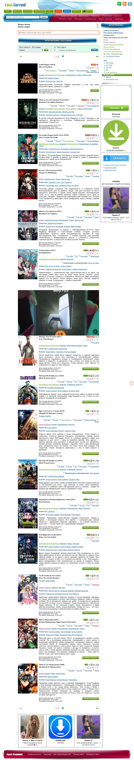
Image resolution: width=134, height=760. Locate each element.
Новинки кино (109, 35)
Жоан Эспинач (54, 547)
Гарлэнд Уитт (75, 152)
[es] (91, 535)
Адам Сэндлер (51, 391)
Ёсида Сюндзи (54, 591)
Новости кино (65, 19)
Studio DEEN (50, 581)
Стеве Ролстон (54, 149)
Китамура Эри (65, 635)
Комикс (93, 70)
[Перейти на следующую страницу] (97, 56)
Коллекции (84, 16)
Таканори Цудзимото (55, 223)
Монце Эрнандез (63, 152)
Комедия (63, 144)
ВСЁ (7, 11)
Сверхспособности (92, 71)
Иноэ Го (61, 431)
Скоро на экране (69, 16)
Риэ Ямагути (74, 594)
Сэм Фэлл (51, 511)
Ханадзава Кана (52, 185)
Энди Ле (59, 81)
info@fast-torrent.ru (34, 754)
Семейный (94, 144)
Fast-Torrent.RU (18, 4)
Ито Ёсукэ (75, 185)
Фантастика (87, 75)
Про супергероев (82, 70)
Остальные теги (112, 79)
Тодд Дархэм (94, 473)
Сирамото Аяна (65, 185)
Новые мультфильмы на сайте (116, 38)
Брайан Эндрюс (53, 78)
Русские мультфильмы (112, 49)
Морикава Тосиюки (63, 226)
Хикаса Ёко (50, 594)
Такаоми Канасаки (81, 591)
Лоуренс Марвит (70, 352)
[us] (97, 65)
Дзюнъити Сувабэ (52, 635)
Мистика (62, 588)
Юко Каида (73, 680)
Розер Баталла (51, 550)
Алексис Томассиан (79, 269)
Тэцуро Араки (65, 632)
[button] (94, 50)
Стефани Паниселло (67, 115)
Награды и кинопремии (85, 19)
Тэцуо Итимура (76, 632)
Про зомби (119, 75)
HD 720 (118, 68)
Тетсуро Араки (54, 632)
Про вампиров (94, 381)
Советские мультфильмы (113, 52)
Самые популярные (111, 30)
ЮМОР (58, 11)
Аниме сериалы (109, 42)
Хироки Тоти (50, 226)
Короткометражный (74, 346)
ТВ (50, 11)
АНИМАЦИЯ (39, 11)
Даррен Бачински (76, 149)
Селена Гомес (74, 391)
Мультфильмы (116, 25)
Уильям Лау (65, 149)
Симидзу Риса (70, 431)
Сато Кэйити (52, 428)
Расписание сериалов (111, 16)
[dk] (91, 337)
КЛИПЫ (89, 11)
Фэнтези (70, 259)
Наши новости (105, 19)
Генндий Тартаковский (55, 388)
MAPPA (48, 416)
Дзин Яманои (51, 680)
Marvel (118, 77)
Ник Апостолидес (52, 115)
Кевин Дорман (76, 226)
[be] (91, 251)
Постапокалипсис (93, 106)
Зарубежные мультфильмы (114, 45)
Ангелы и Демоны (90, 420)
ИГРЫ (78, 11)
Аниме (106, 40)
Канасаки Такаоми (67, 591)
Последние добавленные (113, 33)
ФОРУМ (67, 11)
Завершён (81, 106)
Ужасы (79, 75)
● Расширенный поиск (40, 20)
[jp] (90, 100)
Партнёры (47, 754)
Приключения (71, 75)
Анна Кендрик (65, 515)
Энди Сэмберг (63, 391)
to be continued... (118, 72)
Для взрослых (62, 629)
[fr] (89, 251)
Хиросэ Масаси (62, 680)
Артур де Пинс (93, 263)
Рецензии (95, 16)
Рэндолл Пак (50, 81)
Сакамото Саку (54, 182)
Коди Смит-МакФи (52, 515)
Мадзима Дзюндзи (62, 594)
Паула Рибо (62, 550)
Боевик (41, 75)
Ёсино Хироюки (51, 431)
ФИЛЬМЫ (17, 11)
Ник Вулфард (51, 152)
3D (118, 70)
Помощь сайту (78, 754)
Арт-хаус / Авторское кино (113, 54)
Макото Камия (52, 677)
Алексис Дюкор (65, 266)
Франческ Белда (74, 550)
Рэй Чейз (79, 115)
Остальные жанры (113, 56)
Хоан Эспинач (65, 547)
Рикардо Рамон (77, 547)
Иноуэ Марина (76, 635)
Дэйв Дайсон (50, 352)
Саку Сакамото (66, 182)
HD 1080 (118, 65)
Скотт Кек (59, 352)
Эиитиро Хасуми (55, 112)
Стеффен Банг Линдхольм (57, 349)
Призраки (96, 176)
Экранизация (94, 256)
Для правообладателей (62, 754)
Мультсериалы (109, 47)
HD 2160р (118, 63)
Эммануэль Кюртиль (53, 269)
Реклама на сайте (92, 754)
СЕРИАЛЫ (28, 11)
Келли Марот (67, 269)
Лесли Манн (75, 515)
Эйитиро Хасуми (68, 112)
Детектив (54, 220)
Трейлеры (119, 19)
